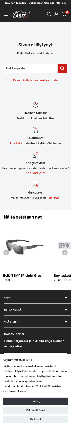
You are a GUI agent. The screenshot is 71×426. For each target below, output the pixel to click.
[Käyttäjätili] (56, 14)
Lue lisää (16, 143)
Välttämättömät (35, 410)
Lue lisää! (54, 198)
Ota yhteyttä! (35, 173)
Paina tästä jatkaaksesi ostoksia (35, 80)
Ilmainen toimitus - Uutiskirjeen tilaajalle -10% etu (35, 3)
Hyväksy (35, 401)
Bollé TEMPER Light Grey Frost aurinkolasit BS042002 (22, 276)
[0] (64, 14)
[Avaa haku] (49, 14)
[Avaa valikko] (6, 14)
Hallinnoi (35, 419)
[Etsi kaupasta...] (62, 68)
